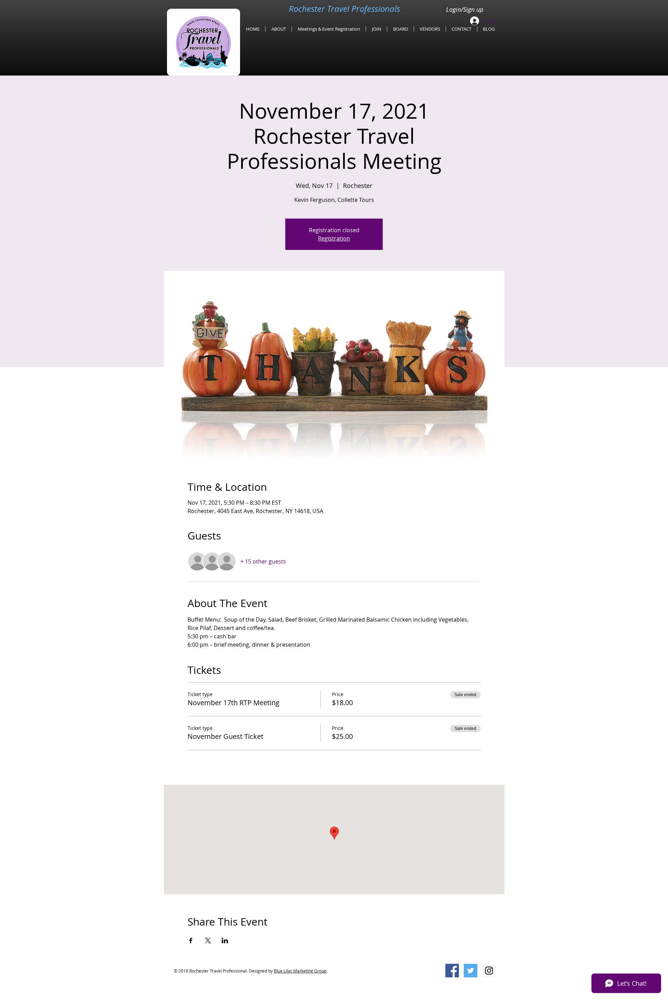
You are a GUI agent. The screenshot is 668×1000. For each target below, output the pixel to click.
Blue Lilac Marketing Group (300, 971)
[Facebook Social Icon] (452, 970)
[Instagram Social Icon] (489, 970)
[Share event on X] (208, 940)
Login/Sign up (464, 10)
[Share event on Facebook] (191, 940)
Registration (334, 238)
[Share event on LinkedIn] (225, 940)
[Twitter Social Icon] (470, 970)
